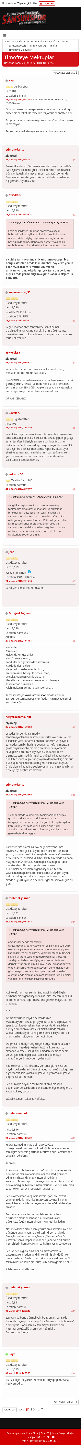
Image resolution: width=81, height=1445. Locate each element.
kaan (12, 80)
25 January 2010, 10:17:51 (19, 640)
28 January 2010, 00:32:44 (19, 921)
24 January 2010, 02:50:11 (19, 362)
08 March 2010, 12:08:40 (18, 1310)
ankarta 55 (16, 474)
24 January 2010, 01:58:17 (19, 320)
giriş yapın (47, 3)
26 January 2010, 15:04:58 (19, 726)
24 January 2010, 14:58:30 (19, 427)
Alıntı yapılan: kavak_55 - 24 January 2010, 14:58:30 (37, 496)
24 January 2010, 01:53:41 (19, 159)
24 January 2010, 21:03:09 (19, 488)
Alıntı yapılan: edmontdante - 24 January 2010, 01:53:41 (39, 222)
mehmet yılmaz (19, 898)
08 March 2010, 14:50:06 (18, 1373)
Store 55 (45, 1433)
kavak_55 (15, 413)
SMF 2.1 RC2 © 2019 (32, 1441)
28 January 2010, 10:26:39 (19, 1137)
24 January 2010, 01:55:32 (19, 214)
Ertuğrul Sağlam (20, 613)
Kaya (12, 1354)
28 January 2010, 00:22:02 (19, 794)
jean (11, 552)
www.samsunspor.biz (37, 695)
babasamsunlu (19, 1113)
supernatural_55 (19, 292)
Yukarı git (9, 1409)
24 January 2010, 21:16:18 (19, 580)
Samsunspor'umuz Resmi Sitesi (22, 1433)
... (39, 1409)
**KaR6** (15, 195)
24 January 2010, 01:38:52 (19, 99)
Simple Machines (51, 1441)
